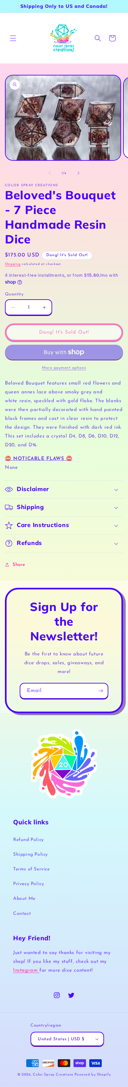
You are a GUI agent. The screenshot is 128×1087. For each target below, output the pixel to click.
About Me (24, 898)
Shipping (13, 264)
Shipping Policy (30, 854)
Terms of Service (31, 869)
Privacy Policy (28, 883)
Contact (22, 913)
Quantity (14, 294)
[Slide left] (49, 173)
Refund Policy (28, 839)
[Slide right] (78, 173)
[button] (13, 38)
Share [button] (18, 564)
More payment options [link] (64, 368)
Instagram (26, 970)
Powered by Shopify (93, 1075)
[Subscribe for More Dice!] (100, 691)
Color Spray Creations (53, 1075)
